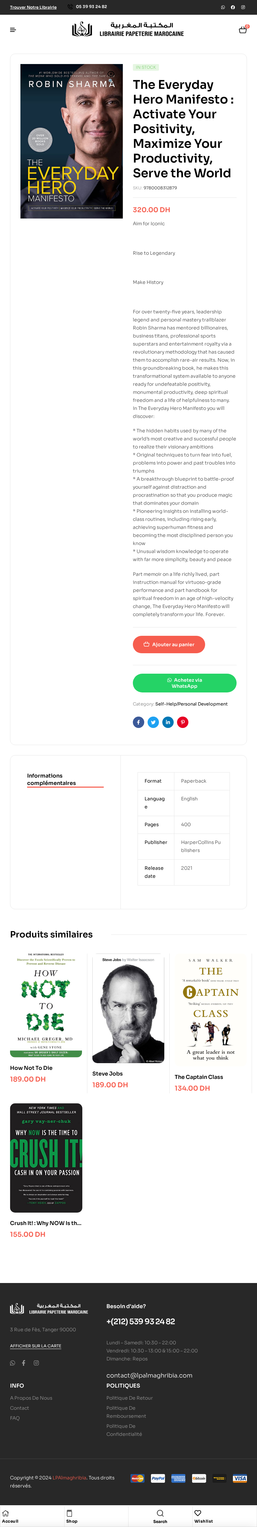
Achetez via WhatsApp (187, 683)
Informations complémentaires (51, 779)
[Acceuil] (5, 1513)
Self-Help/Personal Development (191, 704)
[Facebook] (233, 7)
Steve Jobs (107, 1073)
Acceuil (10, 1521)
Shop (72, 1521)
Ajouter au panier (173, 645)
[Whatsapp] (223, 7)
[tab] (65, 780)
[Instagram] (243, 7)
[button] (111, 78)
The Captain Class (199, 1077)
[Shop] (69, 1513)
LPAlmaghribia (69, 1478)
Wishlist (203, 1521)
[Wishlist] (197, 1513)
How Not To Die (31, 1068)
